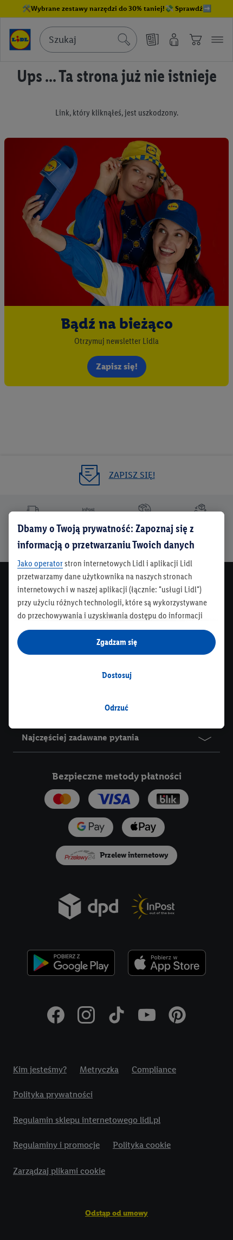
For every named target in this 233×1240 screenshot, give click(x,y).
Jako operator (40, 563)
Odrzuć (116, 707)
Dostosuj (117, 675)
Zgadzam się (116, 642)
